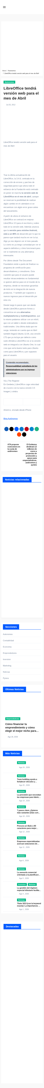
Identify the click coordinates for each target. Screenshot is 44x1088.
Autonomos (9, 82)
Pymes (6, 678)
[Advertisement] (22, 46)
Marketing (7, 666)
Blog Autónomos (11, 419)
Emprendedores (10, 653)
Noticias (6, 672)
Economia (7, 647)
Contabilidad (8, 641)
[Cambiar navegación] (4, 7)
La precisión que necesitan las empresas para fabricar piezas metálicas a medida (29, 797)
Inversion (7, 659)
